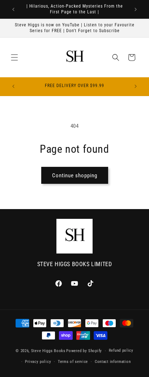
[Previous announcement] (13, 9)
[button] (14, 57)
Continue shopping (74, 175)
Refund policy (121, 350)
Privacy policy (38, 361)
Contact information (113, 361)
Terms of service (73, 361)
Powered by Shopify (84, 350)
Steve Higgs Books (48, 350)
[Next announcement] (136, 9)
